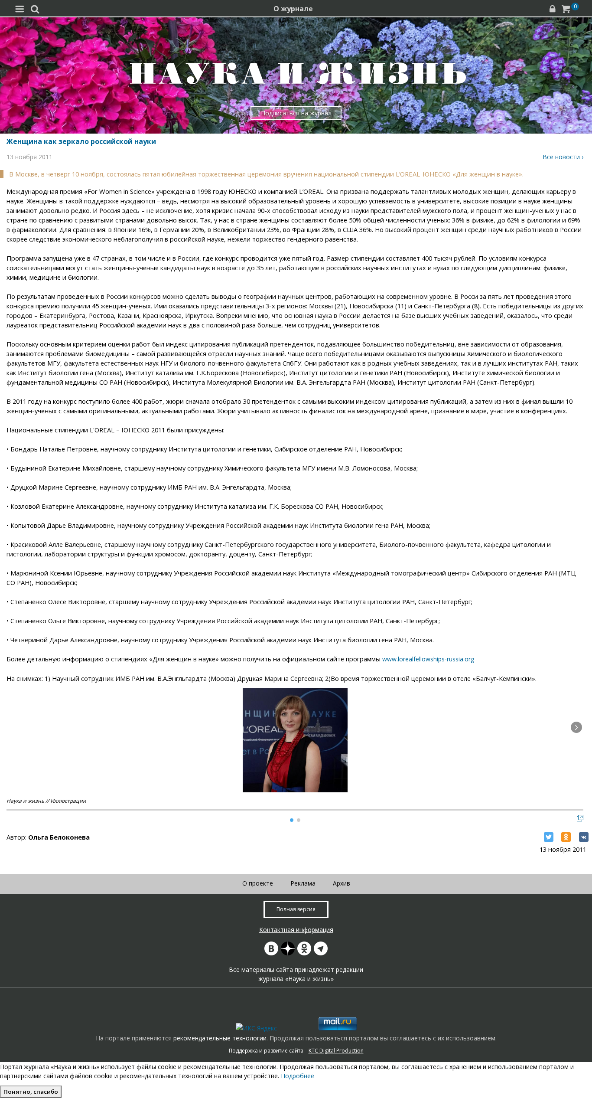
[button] (576, 727)
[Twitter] (548, 837)
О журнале (293, 8)
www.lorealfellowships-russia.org (428, 659)
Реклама (303, 883)
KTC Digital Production (336, 1050)
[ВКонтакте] (584, 837)
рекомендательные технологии (220, 1038)
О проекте (257, 883)
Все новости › (563, 157)
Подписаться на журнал (296, 113)
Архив (341, 883)
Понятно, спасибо (30, 1091)
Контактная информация (296, 929)
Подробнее (297, 1076)
